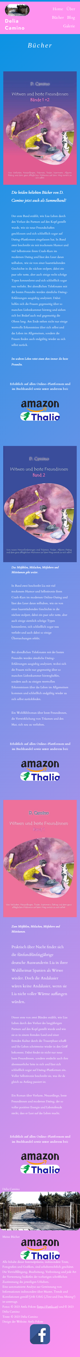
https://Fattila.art (47, 1307)
